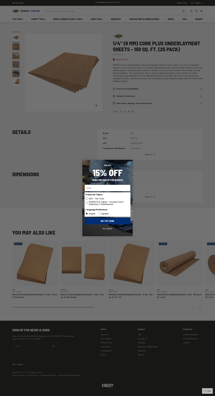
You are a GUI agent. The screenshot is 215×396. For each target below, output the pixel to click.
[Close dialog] (129, 163)
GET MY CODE (107, 221)
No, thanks (107, 228)
